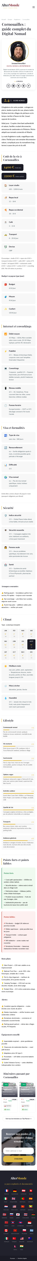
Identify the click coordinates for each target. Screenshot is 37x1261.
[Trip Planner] (18, 86)
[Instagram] (8, 86)
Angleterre (17, 19)
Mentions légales (22, 1258)
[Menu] (33, 7)
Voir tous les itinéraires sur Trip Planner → (18, 1119)
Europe (10, 19)
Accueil (4, 19)
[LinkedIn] (13, 86)
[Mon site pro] (23, 86)
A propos (19, 81)
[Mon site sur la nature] (29, 86)
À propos (12, 1258)
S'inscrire (18, 1159)
